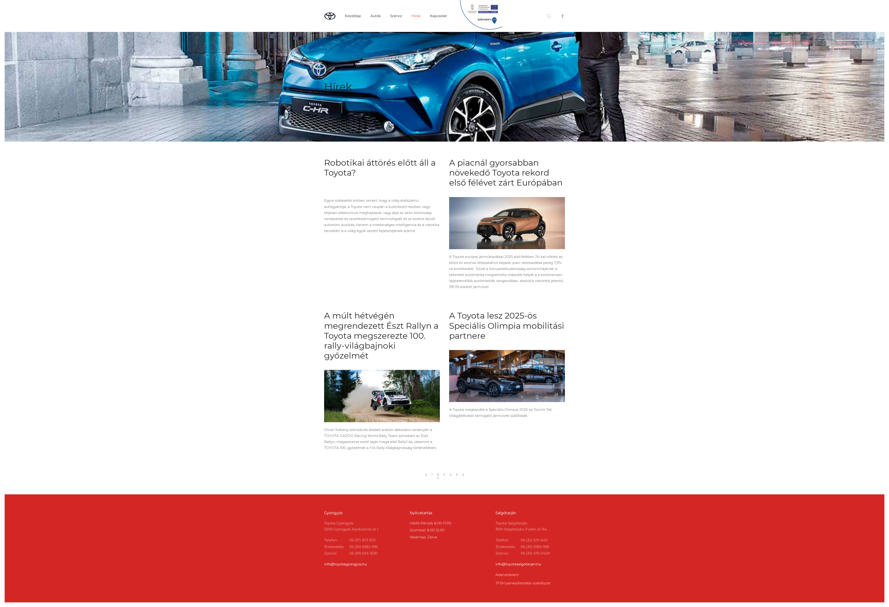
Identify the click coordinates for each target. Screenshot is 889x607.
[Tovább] (463, 475)
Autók (375, 16)
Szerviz (396, 16)
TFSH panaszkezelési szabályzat (523, 583)
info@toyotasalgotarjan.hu (518, 564)
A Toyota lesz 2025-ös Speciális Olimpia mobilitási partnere (506, 325)
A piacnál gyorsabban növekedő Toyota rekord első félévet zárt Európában (506, 173)
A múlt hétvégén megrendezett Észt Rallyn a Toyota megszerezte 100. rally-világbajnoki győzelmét (381, 335)
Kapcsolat (438, 16)
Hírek (416, 16)
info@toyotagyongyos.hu (345, 564)
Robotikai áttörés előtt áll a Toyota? (380, 168)
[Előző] (426, 475)
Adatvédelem (507, 575)
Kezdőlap (353, 16)
